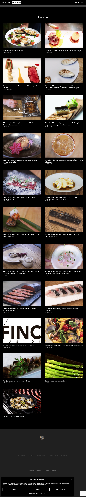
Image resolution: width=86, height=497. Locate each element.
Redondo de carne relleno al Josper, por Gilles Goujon (63, 50)
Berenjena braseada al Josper (13, 50)
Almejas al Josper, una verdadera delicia (16, 381)
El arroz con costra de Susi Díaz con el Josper (18, 346)
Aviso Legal (42, 493)
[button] (71, 479)
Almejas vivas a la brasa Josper (13, 416)
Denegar (37, 489)
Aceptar (14, 489)
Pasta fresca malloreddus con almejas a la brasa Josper (64, 346)
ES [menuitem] (76, 2)
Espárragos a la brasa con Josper (56, 381)
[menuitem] (77, 2)
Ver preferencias (60, 489)
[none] (77, 2)
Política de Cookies (33, 493)
